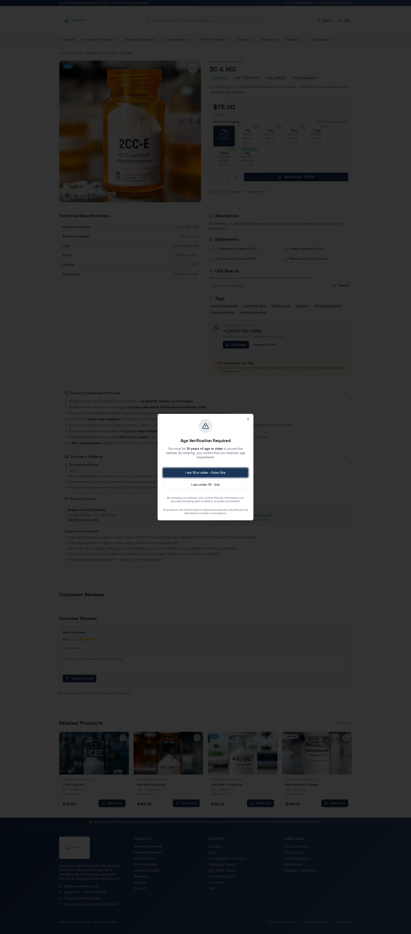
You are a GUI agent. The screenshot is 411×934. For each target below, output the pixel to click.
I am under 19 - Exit (205, 484)
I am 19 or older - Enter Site (205, 472)
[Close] (248, 419)
